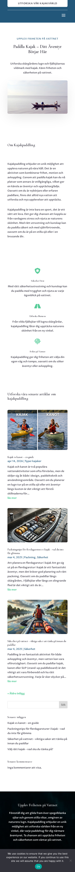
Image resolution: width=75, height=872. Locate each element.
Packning (29, 557)
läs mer (12, 498)
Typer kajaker (33, 461)
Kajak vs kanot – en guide (20, 457)
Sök (63, 705)
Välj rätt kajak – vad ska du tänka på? (30, 749)
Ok (38, 866)
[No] (70, 860)
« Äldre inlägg (16, 693)
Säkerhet (42, 557)
